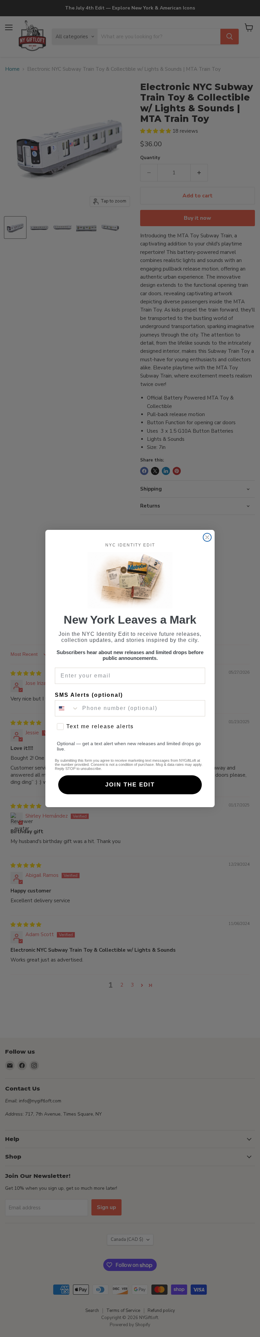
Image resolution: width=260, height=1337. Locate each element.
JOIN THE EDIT (130, 784)
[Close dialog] (207, 537)
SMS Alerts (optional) (89, 695)
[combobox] (67, 708)
